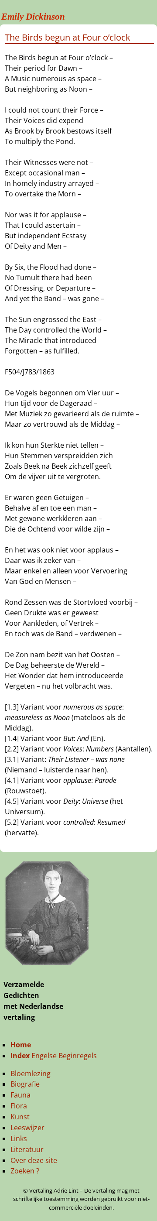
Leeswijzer (27, 1127)
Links (18, 1138)
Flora (18, 1106)
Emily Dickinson (33, 16)
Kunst (20, 1117)
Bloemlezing (30, 1073)
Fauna (20, 1095)
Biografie (25, 1084)
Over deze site (33, 1160)
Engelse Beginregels (53, 1055)
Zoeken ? (24, 1171)
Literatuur (27, 1149)
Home (20, 1045)
